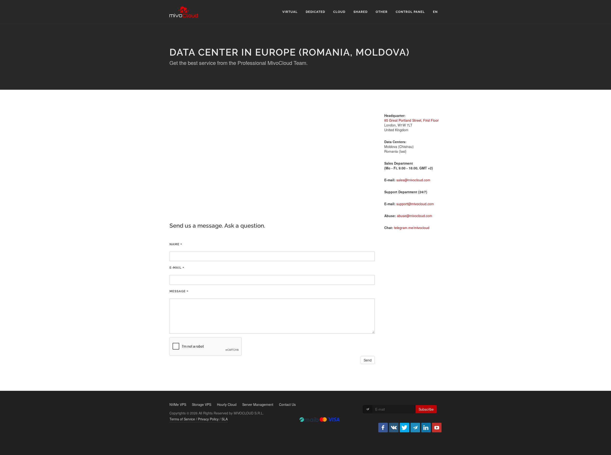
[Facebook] (383, 427)
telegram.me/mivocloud (411, 227)
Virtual (290, 12)
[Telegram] (415, 427)
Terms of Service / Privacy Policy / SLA (198, 419)
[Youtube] (437, 427)
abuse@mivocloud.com (414, 215)
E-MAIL (175, 267)
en (435, 12)
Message (177, 291)
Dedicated (315, 12)
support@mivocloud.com (415, 203)
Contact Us (287, 404)
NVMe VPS (177, 404)
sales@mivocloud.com (413, 180)
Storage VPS (201, 404)
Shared (360, 12)
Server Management (257, 404)
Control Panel (410, 12)
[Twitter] (404, 427)
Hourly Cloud (227, 404)
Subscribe (426, 409)
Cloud (339, 12)
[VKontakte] (394, 427)
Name (174, 244)
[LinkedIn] (426, 427)
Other (382, 12)
